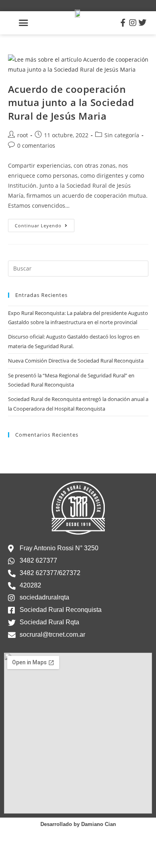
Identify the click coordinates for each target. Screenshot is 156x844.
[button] (23, 22)
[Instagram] (133, 23)
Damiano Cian (98, 824)
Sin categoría (121, 135)
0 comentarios (36, 145)
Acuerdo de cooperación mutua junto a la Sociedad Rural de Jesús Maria (71, 102)
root (22, 135)
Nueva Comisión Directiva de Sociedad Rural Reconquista (76, 360)
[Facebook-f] (123, 23)
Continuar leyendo (44, 224)
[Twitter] (142, 23)
